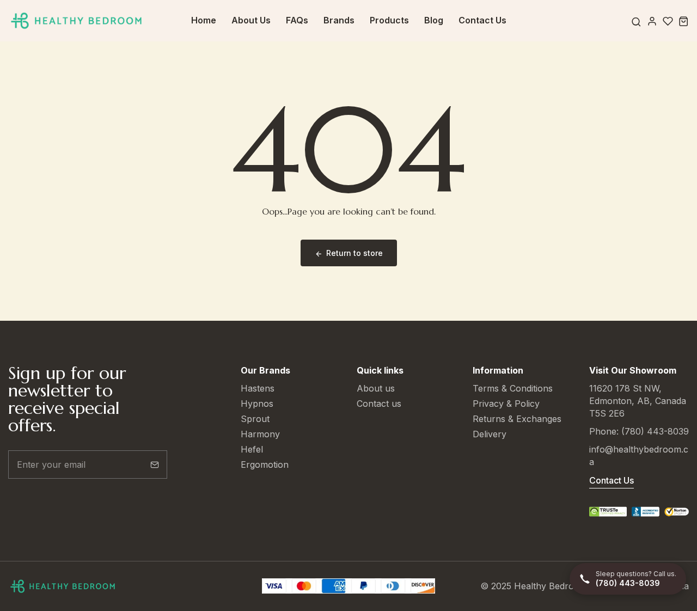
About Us (251, 20)
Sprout (255, 418)
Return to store (354, 253)
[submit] (154, 464)
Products (389, 20)
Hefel (252, 449)
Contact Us (482, 20)
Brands (338, 20)
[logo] (76, 21)
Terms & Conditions (513, 388)
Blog (433, 20)
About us (376, 388)
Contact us (379, 403)
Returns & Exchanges (517, 418)
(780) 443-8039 (655, 431)
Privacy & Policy (506, 403)
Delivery (489, 434)
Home (203, 20)
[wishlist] (668, 21)
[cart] (683, 21)
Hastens (257, 388)
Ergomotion (265, 464)
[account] (652, 21)
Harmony (260, 434)
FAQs (297, 20)
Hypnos (257, 403)
